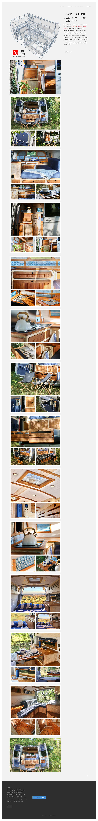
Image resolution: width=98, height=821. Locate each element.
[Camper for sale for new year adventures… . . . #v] (46, 789)
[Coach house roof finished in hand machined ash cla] (46, 793)
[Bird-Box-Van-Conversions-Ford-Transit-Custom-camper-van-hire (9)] (35, 657)
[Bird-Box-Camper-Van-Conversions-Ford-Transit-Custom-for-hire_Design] (35, 36)
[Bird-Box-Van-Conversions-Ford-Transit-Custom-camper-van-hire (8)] (35, 710)
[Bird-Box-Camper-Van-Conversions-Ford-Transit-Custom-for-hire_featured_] (35, 77)
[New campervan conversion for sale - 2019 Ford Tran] (32, 793)
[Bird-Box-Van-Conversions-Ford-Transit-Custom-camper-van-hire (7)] (35, 281)
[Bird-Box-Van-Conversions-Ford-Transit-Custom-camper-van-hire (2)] (35, 440)
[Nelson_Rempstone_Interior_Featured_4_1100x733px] (35, 755)
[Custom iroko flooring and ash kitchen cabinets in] (32, 789)
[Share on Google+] (68, 51)
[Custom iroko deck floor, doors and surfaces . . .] (39, 793)
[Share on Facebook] (64, 51)
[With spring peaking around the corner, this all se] (39, 789)
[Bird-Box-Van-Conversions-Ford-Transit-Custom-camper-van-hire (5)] (35, 546)
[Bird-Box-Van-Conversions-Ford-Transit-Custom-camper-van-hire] (35, 227)
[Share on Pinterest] (71, 51)
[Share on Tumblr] (69, 51)
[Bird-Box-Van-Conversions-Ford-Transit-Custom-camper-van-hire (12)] (35, 602)
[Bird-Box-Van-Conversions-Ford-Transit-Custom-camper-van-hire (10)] (35, 174)
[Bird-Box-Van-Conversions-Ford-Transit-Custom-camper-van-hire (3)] (35, 121)
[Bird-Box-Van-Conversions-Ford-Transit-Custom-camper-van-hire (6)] (35, 334)
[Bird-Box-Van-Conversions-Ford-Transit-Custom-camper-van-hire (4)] (35, 387)
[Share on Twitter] (66, 51)
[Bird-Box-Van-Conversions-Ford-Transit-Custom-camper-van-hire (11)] (35, 493)
